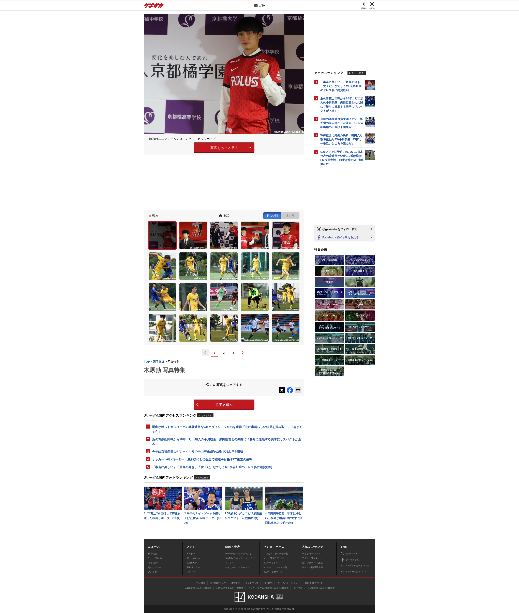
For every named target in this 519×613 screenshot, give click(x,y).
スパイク (152, 572)
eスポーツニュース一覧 (275, 567)
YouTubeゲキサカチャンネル (239, 553)
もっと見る (206, 415)
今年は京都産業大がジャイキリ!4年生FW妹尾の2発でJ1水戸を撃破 (197, 451)
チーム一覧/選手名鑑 (312, 567)
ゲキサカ (154, 6)
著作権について (218, 583)
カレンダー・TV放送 (312, 562)
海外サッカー (154, 567)
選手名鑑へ (224, 405)
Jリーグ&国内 (155, 558)
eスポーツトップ (272, 562)
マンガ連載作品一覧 (274, 558)
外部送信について (314, 583)
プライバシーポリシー (289, 583)
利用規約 (268, 583)
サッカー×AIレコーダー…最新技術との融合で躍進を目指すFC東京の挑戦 (202, 459)
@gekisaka (351, 553)
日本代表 (152, 553)
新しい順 (272, 215)
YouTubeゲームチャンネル (354, 571)
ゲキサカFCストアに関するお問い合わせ (314, 587)
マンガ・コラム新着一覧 (276, 553)
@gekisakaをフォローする (339, 229)
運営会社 (235, 583)
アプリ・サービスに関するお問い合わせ (268, 587)
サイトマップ (251, 583)
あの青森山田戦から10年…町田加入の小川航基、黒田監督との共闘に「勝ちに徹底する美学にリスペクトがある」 (226, 441)
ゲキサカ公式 (352, 559)
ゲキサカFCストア (311, 553)
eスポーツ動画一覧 (273, 572)
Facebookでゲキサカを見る (340, 237)
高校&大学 (153, 562)
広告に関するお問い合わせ (198, 587)
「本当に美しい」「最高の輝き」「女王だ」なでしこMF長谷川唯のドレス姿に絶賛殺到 (212, 467)
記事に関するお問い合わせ (230, 587)
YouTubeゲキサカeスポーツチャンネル (240, 560)
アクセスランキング (312, 558)
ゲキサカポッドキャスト (237, 567)
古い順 (290, 215)
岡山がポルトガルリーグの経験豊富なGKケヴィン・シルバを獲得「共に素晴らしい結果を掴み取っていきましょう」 (227, 429)
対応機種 (200, 583)
